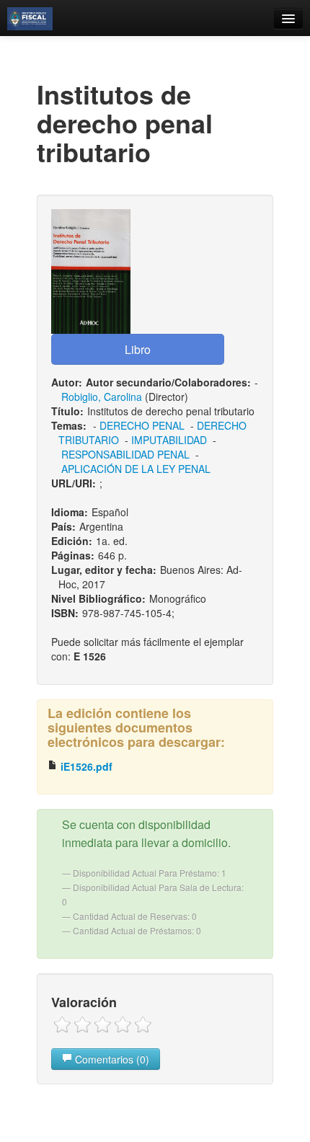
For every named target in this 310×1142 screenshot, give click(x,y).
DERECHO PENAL (142, 425)
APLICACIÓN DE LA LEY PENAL (136, 468)
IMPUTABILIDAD (169, 440)
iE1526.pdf (85, 766)
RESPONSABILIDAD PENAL (125, 454)
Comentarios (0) (110, 1059)
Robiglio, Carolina (101, 396)
